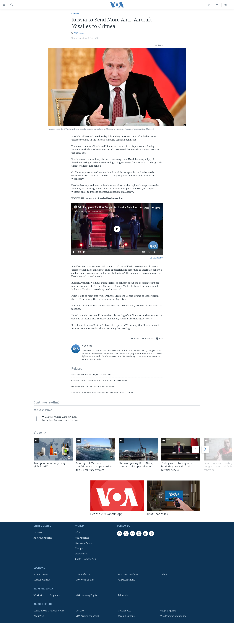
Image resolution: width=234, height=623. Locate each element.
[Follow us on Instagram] (138, 533)
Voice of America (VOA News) (90, 211)
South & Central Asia (85, 559)
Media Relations (126, 616)
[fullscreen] (160, 252)
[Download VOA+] (173, 495)
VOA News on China (128, 574)
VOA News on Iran (85, 579)
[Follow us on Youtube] (132, 533)
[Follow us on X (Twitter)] (126, 533)
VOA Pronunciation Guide (173, 616)
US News (38, 532)
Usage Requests (168, 610)
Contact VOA (124, 610)
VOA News (79, 33)
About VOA (39, 616)
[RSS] (145, 533)
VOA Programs (41, 574)
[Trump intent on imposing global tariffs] (53, 449)
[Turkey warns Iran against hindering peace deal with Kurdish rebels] (180, 449)
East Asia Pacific (83, 543)
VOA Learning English (87, 595)
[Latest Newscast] (226, 5)
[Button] (159, 45)
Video (38, 433)
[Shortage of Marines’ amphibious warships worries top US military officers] (95, 449)
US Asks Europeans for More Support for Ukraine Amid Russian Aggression (114, 207)
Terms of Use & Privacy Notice (49, 610)
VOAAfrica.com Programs (47, 595)
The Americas (82, 538)
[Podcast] (151, 533)
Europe (75, 13)
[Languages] (209, 5)
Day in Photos (83, 574)
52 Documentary (126, 579)
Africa (78, 532)
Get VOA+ (80, 610)
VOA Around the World (87, 616)
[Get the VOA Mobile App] (117, 495)
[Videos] (217, 5)
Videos (163, 574)
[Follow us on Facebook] (119, 533)
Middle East (81, 553)
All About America (43, 538)
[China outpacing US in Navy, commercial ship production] (138, 449)
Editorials (123, 595)
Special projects (42, 579)
